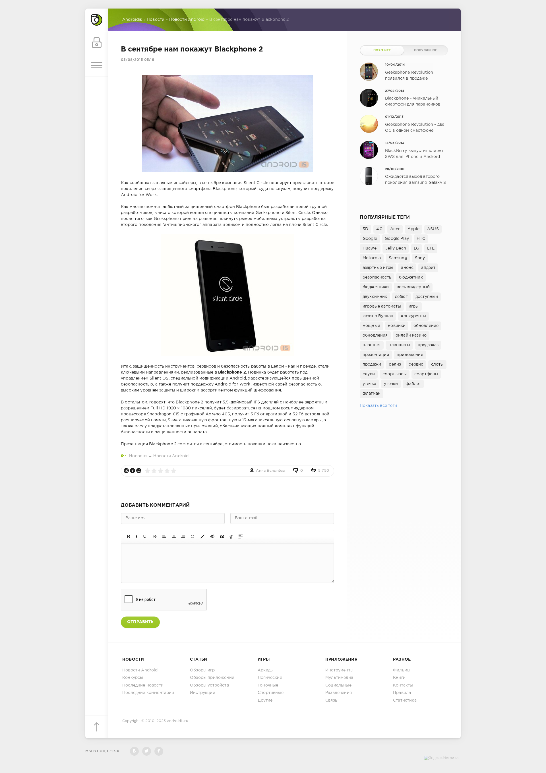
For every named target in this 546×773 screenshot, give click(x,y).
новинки (397, 325)
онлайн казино (411, 335)
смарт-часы (394, 374)
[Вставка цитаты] (222, 536)
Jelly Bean (395, 248)
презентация (376, 354)
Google (370, 238)
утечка (369, 384)
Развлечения (338, 692)
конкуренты (413, 316)
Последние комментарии (148, 692)
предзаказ (428, 345)
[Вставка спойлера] (240, 536)
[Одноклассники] (132, 470)
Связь (331, 700)
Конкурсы (132, 677)
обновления (375, 335)
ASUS (433, 229)
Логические (270, 677)
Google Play (397, 238)
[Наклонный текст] (136, 536)
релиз (395, 364)
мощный (371, 325)
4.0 (379, 229)
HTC (421, 238)
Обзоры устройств (209, 685)
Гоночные (268, 685)
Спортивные (271, 692)
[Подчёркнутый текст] (145, 536)
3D (365, 229)
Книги (399, 677)
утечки (391, 384)
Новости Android (171, 456)
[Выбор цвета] (202, 536)
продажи (372, 364)
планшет (372, 345)
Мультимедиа (339, 677)
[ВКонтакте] (126, 470)
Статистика (405, 700)
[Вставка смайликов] (193, 536)
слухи (369, 374)
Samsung (398, 258)
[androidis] (96, 20)
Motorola (372, 258)
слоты (437, 364)
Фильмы (401, 670)
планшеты (399, 345)
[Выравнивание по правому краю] (183, 536)
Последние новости (143, 685)
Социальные (338, 685)
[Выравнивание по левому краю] (164, 536)
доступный (426, 296)
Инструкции (202, 692)
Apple (413, 229)
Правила (402, 692)
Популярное (425, 50)
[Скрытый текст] (212, 536)
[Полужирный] (128, 536)
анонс (407, 267)
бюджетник (411, 277)
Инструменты (339, 670)
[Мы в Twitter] (146, 751)
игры (414, 306)
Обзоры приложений (212, 677)
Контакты (403, 685)
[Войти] (96, 42)
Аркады (266, 670)
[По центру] (174, 536)
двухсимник (375, 296)
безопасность (377, 277)
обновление (426, 325)
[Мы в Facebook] (158, 751)
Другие (265, 700)
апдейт (428, 267)
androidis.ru (177, 721)
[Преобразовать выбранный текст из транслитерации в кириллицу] (231, 536)
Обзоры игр (202, 670)
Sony (420, 258)
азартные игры (378, 267)
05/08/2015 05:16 (137, 59)
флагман (371, 393)
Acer (395, 229)
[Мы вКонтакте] (134, 751)
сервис (416, 364)
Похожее (382, 50)
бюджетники (376, 287)
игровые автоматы (382, 306)
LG (416, 248)
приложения (410, 354)
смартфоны (426, 374)
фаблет (413, 384)
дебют (401, 296)
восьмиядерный (413, 287)
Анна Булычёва (270, 470)
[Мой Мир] (138, 470)
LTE (431, 248)
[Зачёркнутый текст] (155, 536)
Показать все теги (378, 405)
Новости (138, 456)
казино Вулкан (378, 316)
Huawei (370, 248)
